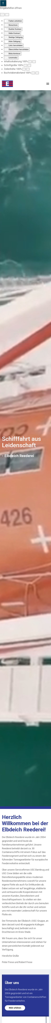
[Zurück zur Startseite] (7, 83)
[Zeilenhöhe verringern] (24, 69)
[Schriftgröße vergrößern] (29, 65)
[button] (47, 83)
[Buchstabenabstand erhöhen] (37, 73)
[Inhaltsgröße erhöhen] (34, 61)
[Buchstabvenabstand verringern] (33, 73)
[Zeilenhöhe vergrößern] (28, 69)
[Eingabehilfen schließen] (7, 14)
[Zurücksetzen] (2, 14)
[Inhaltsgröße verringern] (30, 61)
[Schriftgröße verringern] (25, 65)
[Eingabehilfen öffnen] (3, 3)
